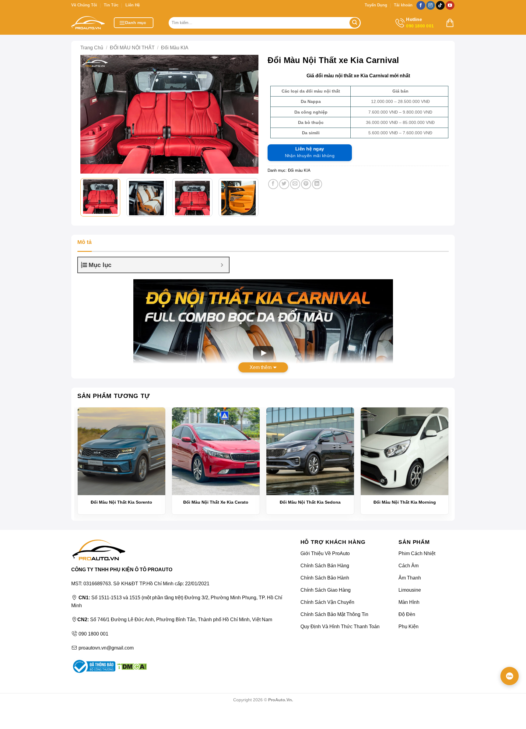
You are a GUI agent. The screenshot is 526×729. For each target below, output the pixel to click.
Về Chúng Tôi (84, 5)
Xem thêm (261, 367)
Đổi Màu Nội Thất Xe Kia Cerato (215, 502)
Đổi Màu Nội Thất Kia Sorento (121, 502)
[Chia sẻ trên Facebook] (273, 184)
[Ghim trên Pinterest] (306, 184)
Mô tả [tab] (84, 242)
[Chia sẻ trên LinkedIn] (317, 184)
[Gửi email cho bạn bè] (295, 184)
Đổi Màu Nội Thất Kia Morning (404, 502)
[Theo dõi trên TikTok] (440, 5)
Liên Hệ (132, 5)
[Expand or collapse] (222, 264)
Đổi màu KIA (174, 47)
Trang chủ (91, 47)
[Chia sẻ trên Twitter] (284, 184)
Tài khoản (403, 5)
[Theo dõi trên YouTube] (450, 5)
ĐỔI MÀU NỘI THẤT (132, 47)
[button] (133, 22)
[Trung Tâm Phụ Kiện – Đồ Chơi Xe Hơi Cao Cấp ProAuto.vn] (88, 22)
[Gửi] (354, 23)
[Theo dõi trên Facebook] (420, 5)
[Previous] (89, 114)
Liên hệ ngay (310, 152)
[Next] (249, 114)
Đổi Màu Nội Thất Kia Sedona (310, 502)
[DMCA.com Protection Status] (131, 666)
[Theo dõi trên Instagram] (430, 5)
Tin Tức (111, 5)
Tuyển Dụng (376, 5)
